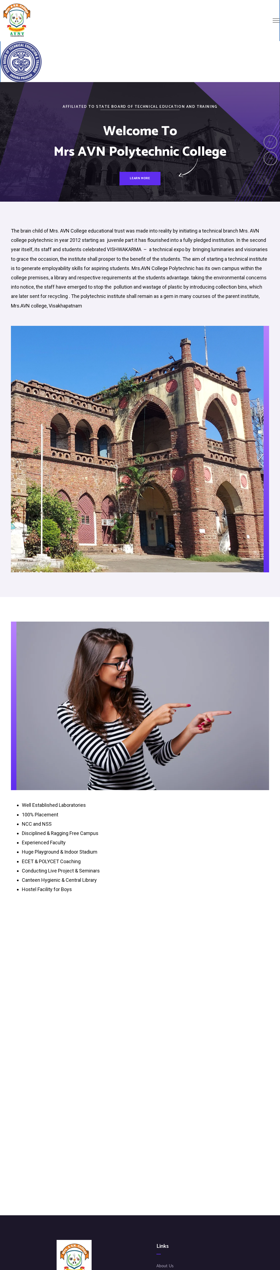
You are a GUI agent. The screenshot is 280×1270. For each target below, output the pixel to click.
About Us (165, 1266)
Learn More (140, 188)
